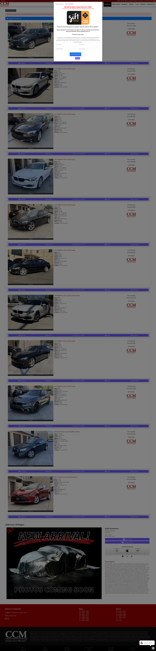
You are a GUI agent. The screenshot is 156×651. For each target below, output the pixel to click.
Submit (77, 58)
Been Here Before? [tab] (69, 4)
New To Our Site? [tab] (59, 4)
